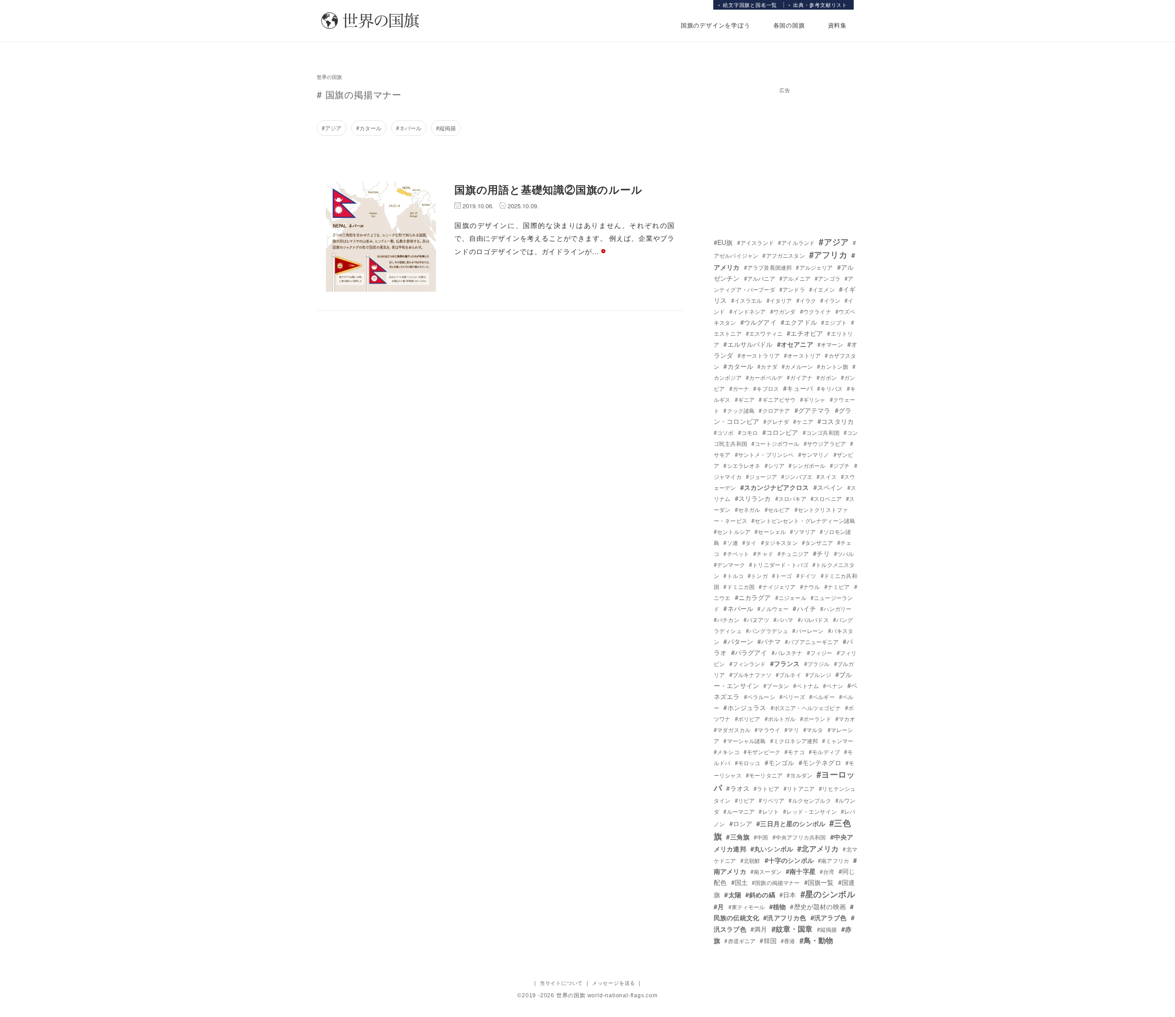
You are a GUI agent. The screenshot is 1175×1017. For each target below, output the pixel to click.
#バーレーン (807, 630)
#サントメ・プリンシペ (764, 454)
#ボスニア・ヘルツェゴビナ (806, 707)
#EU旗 (723, 242)
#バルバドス (813, 619)
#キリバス (830, 388)
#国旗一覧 (819, 882)
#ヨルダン (799, 775)
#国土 (739, 882)
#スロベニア (826, 498)
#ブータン (776, 685)
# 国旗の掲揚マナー (359, 94)
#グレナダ (776, 421)
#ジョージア (761, 476)
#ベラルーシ (759, 696)
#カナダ (767, 366)
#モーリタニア (764, 775)
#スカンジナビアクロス (774, 487)
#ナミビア (837, 586)
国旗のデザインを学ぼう (715, 25)
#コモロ (748, 432)
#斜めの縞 (760, 894)
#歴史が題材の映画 (817, 906)
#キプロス (766, 388)
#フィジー (820, 652)
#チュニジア (793, 553)
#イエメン (822, 289)
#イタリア (779, 300)
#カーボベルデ (764, 377)
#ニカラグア (753, 597)
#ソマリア (803, 531)
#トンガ (758, 575)
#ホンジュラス (744, 707)
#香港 (788, 941)
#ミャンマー (837, 741)
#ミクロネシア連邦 (794, 741)
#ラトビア (766, 788)
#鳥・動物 (817, 940)
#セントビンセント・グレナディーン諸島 (803, 520)
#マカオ (845, 718)
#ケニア (803, 421)
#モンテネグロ (820, 762)
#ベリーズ (792, 696)
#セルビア (777, 509)
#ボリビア (748, 718)
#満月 (758, 929)
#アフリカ (828, 255)
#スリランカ (753, 498)
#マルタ (813, 730)
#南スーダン (766, 871)
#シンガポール (807, 465)
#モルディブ (824, 752)
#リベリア (771, 800)
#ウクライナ (815, 311)
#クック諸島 (739, 410)
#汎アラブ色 (829, 917)
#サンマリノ (813, 454)
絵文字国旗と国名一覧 (750, 4)
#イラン (830, 300)
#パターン (738, 641)
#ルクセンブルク (810, 800)
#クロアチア (774, 410)
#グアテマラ (813, 410)
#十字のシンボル (789, 860)
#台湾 (827, 871)
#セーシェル (770, 531)
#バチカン (726, 619)
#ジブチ (840, 465)
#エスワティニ (764, 333)
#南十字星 (801, 871)
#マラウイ (767, 730)
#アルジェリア (814, 267)
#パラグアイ (749, 652)
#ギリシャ (813, 399)
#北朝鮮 (750, 860)
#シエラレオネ (741, 465)
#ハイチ (804, 608)
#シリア (775, 465)
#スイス (827, 476)
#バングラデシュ (767, 630)
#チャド (763, 553)
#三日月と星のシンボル (790, 823)
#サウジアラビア (825, 443)
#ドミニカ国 (739, 586)
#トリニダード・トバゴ (778, 564)
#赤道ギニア (739, 941)
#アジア (331, 128)
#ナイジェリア (777, 586)
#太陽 (732, 894)
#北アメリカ (818, 848)
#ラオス (738, 788)
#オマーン (830, 344)
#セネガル (748, 509)
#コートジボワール (775, 443)
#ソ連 (730, 542)
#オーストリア (802, 355)
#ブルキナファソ (750, 674)
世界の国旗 (329, 76)
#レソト (769, 811)
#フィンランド (747, 663)
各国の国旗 (789, 25)
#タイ (749, 542)
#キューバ (798, 388)
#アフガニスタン (783, 255)
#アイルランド (796, 242)
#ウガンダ (783, 311)
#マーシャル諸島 (744, 741)
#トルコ (733, 575)
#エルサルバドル (747, 344)
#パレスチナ (787, 652)
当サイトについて (561, 982)
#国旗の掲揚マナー (776, 882)
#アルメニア (795, 278)
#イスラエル (746, 300)
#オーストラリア (759, 355)
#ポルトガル (780, 718)
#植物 (777, 906)
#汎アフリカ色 (784, 917)
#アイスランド (755, 242)
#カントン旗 (832, 366)
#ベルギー (822, 696)
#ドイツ (806, 575)
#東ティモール (746, 907)
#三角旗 (738, 836)
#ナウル (810, 586)
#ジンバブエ (796, 476)
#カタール (368, 128)
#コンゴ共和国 (821, 432)
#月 (719, 906)
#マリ (791, 730)
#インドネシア (747, 311)
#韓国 (768, 940)
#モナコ (794, 752)
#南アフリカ (833, 860)
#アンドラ (792, 289)
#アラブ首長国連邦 (768, 267)
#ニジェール (790, 597)
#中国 (761, 837)
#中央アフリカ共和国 (799, 837)
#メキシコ (726, 752)
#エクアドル (799, 322)
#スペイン (828, 487)
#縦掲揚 (446, 128)
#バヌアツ (756, 619)
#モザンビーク (762, 752)
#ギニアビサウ (777, 399)
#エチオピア (805, 333)
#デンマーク (729, 564)
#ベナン (833, 685)
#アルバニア (759, 278)
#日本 (787, 894)
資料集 (837, 25)
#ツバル (844, 553)
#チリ (821, 553)
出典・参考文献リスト (820, 4)
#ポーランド (815, 718)
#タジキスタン (779, 542)
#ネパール (408, 128)
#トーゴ (782, 575)
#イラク (806, 300)
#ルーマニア (739, 811)
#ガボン (827, 377)
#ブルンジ (818, 674)
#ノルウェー (773, 608)
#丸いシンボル (771, 848)
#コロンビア (780, 432)
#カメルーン (797, 366)
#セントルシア (732, 531)
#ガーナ (739, 388)
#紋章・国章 (792, 928)
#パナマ (769, 641)
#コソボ (724, 432)
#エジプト (834, 322)
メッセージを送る (613, 982)
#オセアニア (795, 344)
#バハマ (783, 619)
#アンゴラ (827, 278)
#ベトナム (806, 685)
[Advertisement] (784, 155)
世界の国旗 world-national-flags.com (607, 995)
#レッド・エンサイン (810, 811)
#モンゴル (780, 762)
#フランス (785, 663)
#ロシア (741, 823)
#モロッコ (748, 763)
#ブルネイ (788, 674)
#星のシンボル (827, 894)
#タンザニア (817, 542)
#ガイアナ (799, 377)
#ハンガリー (835, 608)
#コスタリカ (835, 421)
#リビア (745, 800)
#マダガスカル (732, 730)
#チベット (736, 553)
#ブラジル (817, 663)
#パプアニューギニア (812, 641)
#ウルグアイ (758, 322)
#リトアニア (799, 788)
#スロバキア (790, 498)
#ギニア (745, 399)
